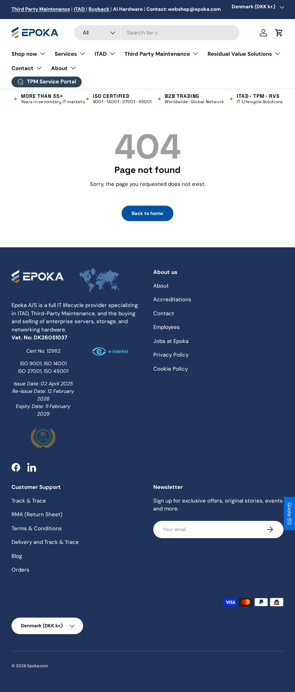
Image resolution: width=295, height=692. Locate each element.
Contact (163, 313)
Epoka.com (37, 665)
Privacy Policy (171, 354)
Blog (17, 556)
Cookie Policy (170, 368)
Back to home (147, 213)
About (161, 285)
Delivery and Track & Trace (45, 542)
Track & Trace (29, 500)
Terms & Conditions (37, 528)
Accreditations (172, 299)
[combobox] (156, 32)
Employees (166, 327)
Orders (21, 569)
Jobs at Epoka (171, 341)
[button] (279, 33)
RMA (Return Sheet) (37, 514)
